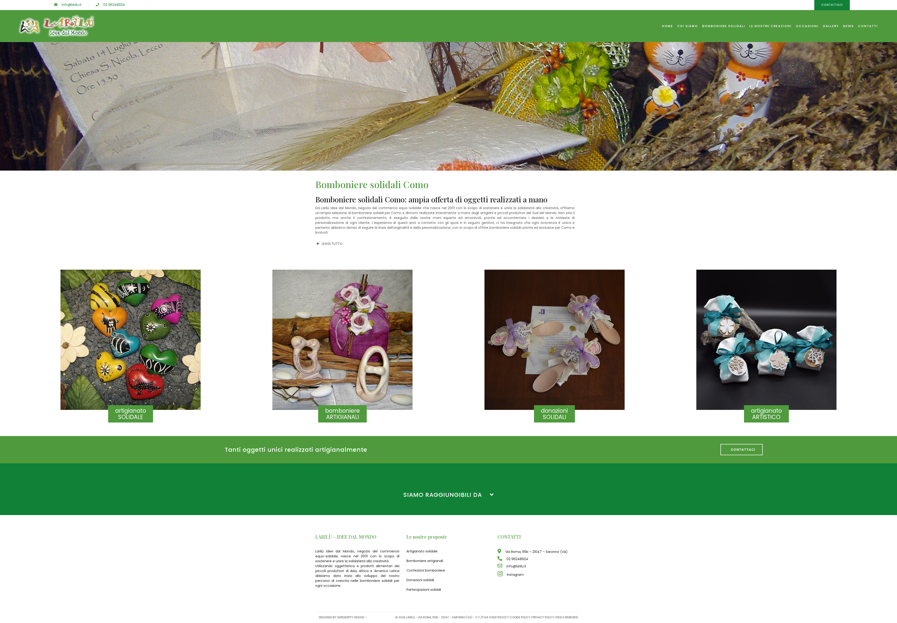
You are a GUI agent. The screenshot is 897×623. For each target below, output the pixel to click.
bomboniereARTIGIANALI (342, 414)
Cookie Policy (520, 617)
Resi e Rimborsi (567, 617)
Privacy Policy (543, 617)
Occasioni (807, 26)
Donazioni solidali (420, 580)
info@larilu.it (69, 4)
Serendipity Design (350, 617)
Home (667, 26)
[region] (448, 106)
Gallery (831, 26)
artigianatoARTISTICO (766, 414)
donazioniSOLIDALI (554, 414)
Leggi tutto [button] (332, 243)
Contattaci (741, 449)
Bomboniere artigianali (424, 561)
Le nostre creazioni (770, 26)
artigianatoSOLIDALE (130, 414)
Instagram (513, 574)
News (848, 26)
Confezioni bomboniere (425, 570)
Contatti (868, 26)
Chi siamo (687, 26)
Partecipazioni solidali (423, 589)
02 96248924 (112, 4)
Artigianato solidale (422, 551)
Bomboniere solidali (723, 26)
